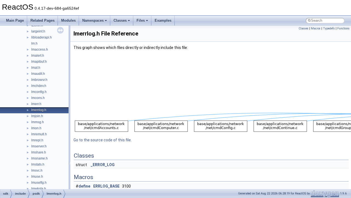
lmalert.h (37, 55)
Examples (163, 20)
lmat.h (35, 68)
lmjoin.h (37, 116)
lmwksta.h (38, 189)
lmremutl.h (39, 134)
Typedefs (329, 28)
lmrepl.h (37, 140)
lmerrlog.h (38, 110)
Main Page (15, 20)
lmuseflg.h (39, 183)
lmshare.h (38, 152)
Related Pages (42, 20)
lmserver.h (39, 146)
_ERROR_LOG (103, 165)
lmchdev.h (38, 86)
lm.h (34, 43)
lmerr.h (36, 104)
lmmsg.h (37, 122)
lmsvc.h (37, 170)
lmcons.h (38, 98)
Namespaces (93, 20)
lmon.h (36, 128)
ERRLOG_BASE (106, 186)
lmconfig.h (39, 92)
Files (141, 20)
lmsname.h (39, 158)
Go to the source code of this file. (102, 140)
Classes (120, 20)
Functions (343, 28)
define (84, 186)
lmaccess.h (39, 49)
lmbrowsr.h (39, 80)
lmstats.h (37, 164)
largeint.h (38, 31)
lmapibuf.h (39, 62)
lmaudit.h (38, 74)
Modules (68, 20)
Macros (316, 28)
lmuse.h (37, 176)
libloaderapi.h (41, 37)
